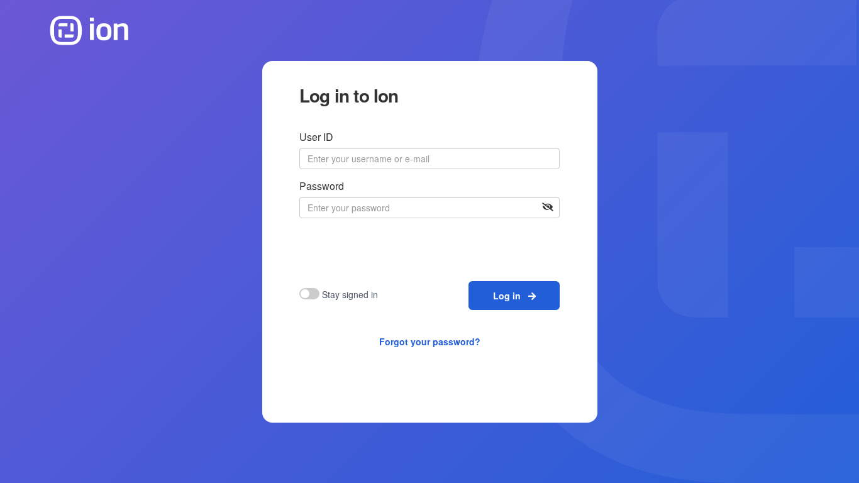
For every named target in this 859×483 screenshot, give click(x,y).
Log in (510, 295)
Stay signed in (350, 294)
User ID (316, 137)
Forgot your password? (429, 341)
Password (321, 186)
